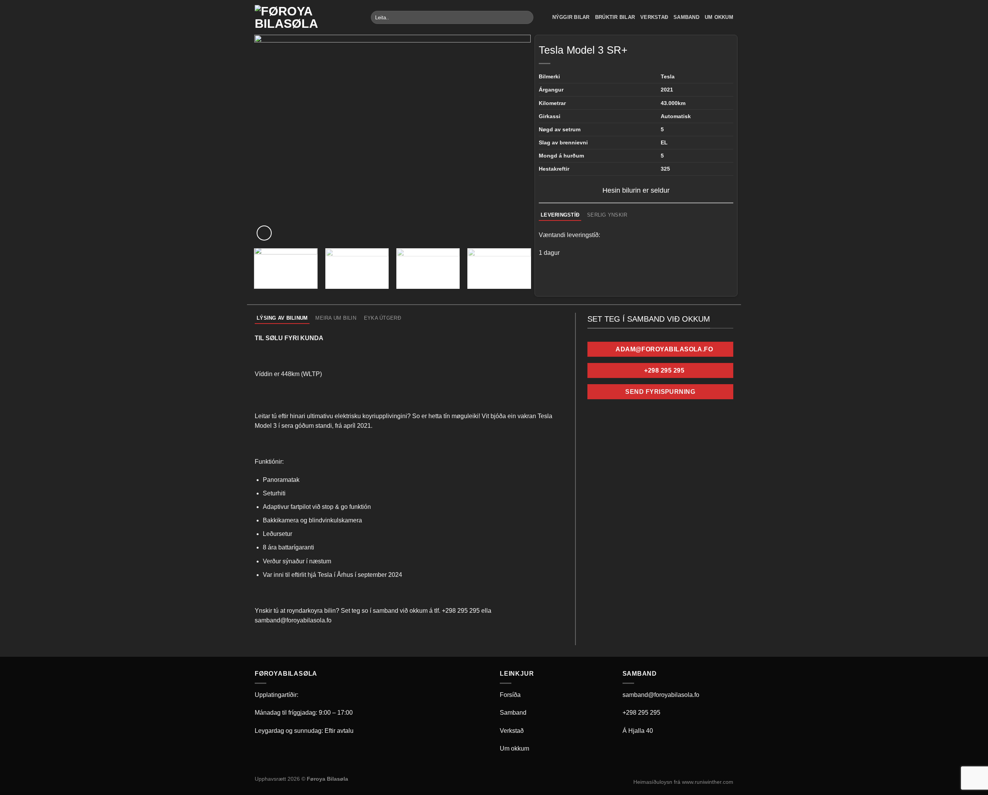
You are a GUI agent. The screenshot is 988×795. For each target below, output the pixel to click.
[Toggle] (594, 393)
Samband (686, 17)
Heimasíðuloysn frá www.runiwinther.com (683, 782)
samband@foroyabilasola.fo (661, 695)
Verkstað (654, 17)
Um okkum (719, 17)
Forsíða (510, 695)
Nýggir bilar (571, 17)
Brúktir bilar (615, 17)
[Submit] (526, 17)
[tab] (560, 215)
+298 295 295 (641, 712)
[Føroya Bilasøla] (307, 17)
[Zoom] (264, 233)
